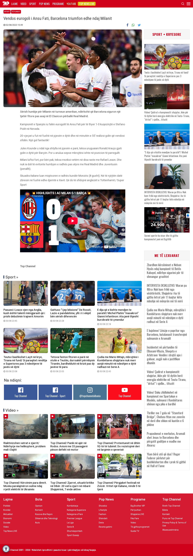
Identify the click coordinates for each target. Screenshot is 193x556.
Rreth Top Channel (171, 506)
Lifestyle (103, 510)
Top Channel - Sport (55, 396)
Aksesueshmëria (170, 530)
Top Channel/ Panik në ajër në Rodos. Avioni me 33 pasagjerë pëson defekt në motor (69, 446)
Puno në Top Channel (172, 518)
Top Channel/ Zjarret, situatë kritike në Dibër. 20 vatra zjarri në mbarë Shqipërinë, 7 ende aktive (72, 486)
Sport (32, 4)
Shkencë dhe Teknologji (46, 518)
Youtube (71, 4)
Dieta (101, 522)
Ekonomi (7, 518)
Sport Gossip (73, 535)
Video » (12, 410)
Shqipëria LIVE (137, 514)
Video (23, 4)
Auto (37, 522)
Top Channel (20, 396)
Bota (38, 499)
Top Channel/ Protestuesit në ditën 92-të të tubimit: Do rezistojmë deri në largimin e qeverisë (118, 446)
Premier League (74, 518)
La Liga (70, 522)
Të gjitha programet (140, 527)
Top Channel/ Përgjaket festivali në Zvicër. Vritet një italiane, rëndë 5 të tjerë (119, 486)
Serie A (70, 527)
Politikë (6, 506)
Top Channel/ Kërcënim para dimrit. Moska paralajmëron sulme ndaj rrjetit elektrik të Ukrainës (25, 486)
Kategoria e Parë (75, 514)
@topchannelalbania (90, 396)
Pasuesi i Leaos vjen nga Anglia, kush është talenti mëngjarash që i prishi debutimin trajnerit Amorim (24, 315)
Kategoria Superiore (76, 510)
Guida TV (135, 531)
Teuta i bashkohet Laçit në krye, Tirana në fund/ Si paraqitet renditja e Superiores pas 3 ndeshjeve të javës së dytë (25, 364)
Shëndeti (103, 518)
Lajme (14, 4)
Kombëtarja (72, 506)
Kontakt (166, 514)
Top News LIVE (86, 4)
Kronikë (6, 510)
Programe (58, 4)
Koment (39, 510)
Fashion (102, 514)
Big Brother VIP (138, 506)
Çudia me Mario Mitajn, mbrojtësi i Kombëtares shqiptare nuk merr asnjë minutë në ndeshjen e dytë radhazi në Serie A (117, 364)
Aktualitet (8, 514)
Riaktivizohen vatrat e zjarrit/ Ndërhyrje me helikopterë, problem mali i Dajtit (24, 446)
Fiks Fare (135, 518)
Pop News (44, 4)
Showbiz (103, 506)
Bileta (165, 510)
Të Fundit (16, 12)
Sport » (11, 277)
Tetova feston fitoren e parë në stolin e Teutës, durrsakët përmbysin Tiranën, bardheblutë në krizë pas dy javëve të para (72, 364)
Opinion (38, 506)
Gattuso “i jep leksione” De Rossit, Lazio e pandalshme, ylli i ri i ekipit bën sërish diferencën (70, 315)
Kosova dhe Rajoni (43, 514)
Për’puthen (136, 510)
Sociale (6, 522)
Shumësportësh (74, 531)
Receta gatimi (105, 527)
